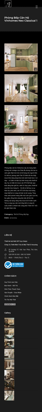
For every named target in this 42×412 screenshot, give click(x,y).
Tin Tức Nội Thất (10, 300)
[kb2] (21, 57)
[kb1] (21, 88)
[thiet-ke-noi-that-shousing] (21, 323)
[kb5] (21, 150)
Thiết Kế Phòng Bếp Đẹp (21, 214)
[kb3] (21, 119)
